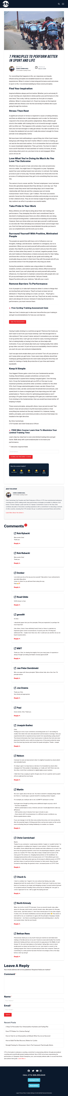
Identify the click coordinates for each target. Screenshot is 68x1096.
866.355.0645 (39, 1075)
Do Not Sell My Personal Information (43, 1093)
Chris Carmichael (22, 68)
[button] (59, 4)
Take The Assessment (18, 321)
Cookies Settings (31, 1093)
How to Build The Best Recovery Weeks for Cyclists (21, 1040)
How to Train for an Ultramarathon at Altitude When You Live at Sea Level (28, 1036)
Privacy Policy (23, 1093)
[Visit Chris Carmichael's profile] (11, 69)
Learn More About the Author (15, 512)
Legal (17, 1093)
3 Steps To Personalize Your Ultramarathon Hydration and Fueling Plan (27, 1026)
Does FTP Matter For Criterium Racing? (18, 1031)
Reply (16, 543)
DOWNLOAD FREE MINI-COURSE (21, 456)
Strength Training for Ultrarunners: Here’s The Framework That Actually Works (29, 1045)
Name (8, 996)
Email (7, 1005)
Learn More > (22, 1058)
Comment (10, 974)
